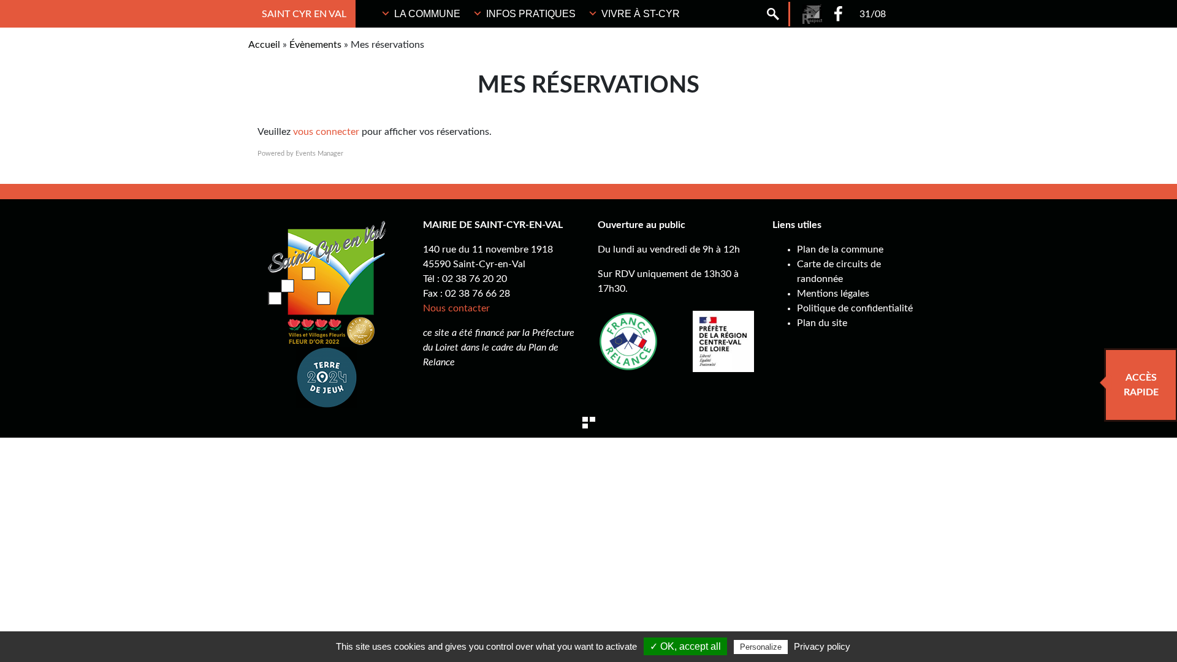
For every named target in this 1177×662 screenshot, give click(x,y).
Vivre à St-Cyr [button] (640, 14)
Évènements (315, 45)
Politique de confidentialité (855, 308)
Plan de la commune (840, 249)
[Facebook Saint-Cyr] (838, 13)
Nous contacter (456, 308)
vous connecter (326, 132)
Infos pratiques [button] (531, 14)
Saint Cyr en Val (304, 14)
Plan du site (822, 323)
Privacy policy (822, 646)
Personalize (761, 647)
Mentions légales (833, 294)
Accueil (264, 45)
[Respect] (812, 14)
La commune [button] (427, 14)
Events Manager (319, 153)
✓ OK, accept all (685, 646)
